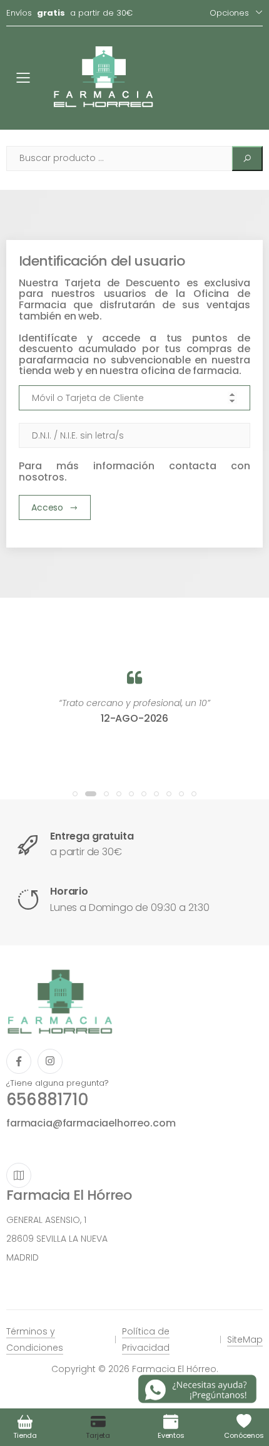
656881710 (47, 1099)
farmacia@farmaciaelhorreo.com (90, 1123)
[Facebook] (18, 1061)
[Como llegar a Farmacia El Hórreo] (18, 1175)
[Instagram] (50, 1061)
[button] (75, 793)
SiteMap (245, 1339)
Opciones (229, 13)
